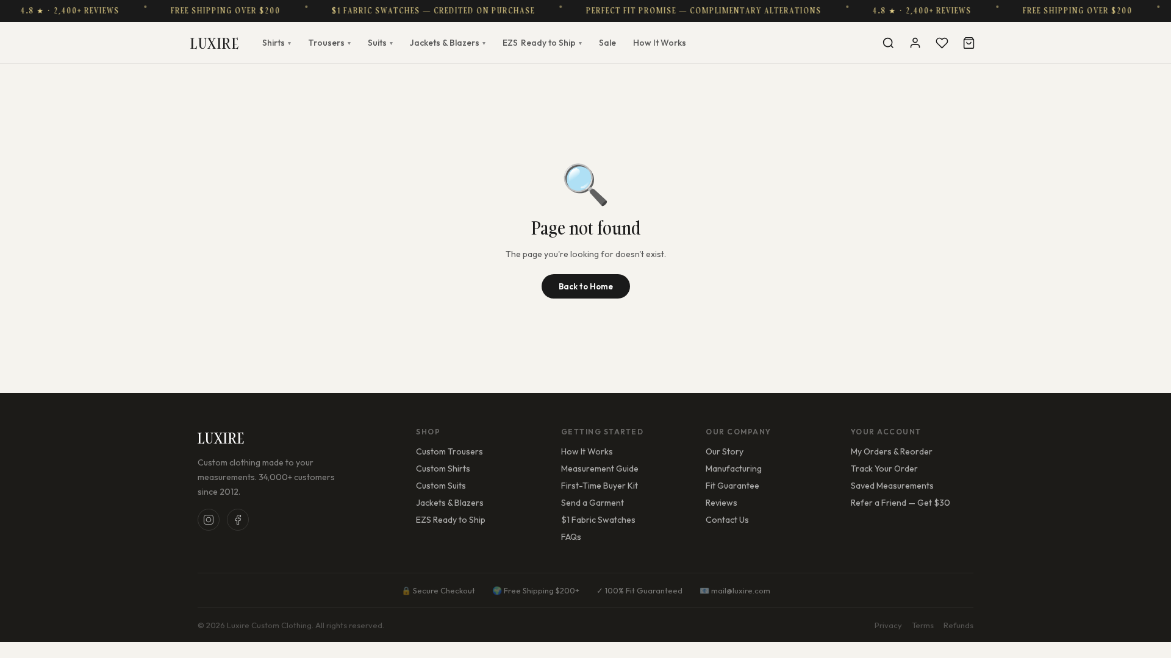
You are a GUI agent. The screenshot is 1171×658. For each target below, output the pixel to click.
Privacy (888, 625)
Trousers (329, 42)
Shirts (276, 42)
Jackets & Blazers (447, 42)
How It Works (659, 42)
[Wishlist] (941, 42)
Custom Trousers (449, 451)
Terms (923, 625)
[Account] (915, 42)
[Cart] (968, 42)
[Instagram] (209, 520)
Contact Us (727, 519)
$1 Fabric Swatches (598, 519)
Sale (607, 42)
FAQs (571, 536)
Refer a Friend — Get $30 (900, 502)
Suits (380, 42)
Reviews (721, 502)
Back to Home (586, 286)
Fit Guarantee (732, 485)
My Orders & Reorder (892, 451)
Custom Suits (441, 485)
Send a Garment (592, 502)
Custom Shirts (443, 468)
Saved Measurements (892, 485)
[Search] (888, 42)
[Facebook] (238, 520)
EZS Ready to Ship (450, 519)
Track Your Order (884, 468)
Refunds (958, 625)
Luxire (214, 43)
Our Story (724, 451)
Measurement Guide (600, 468)
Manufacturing (734, 468)
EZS (542, 42)
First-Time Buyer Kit (599, 485)
